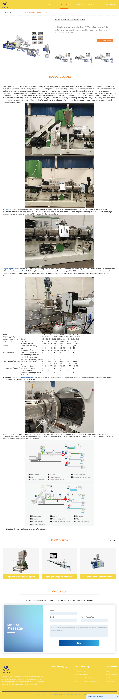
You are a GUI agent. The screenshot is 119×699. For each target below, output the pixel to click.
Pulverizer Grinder (81, 675)
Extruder (9, 529)
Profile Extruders (40, 529)
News (78, 4)
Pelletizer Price (80, 671)
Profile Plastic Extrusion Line (85, 678)
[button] (110, 541)
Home (50, 4)
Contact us (93, 4)
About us (109, 4)
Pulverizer (16, 529)
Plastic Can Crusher (27, 529)
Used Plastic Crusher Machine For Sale (86, 681)
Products (64, 4)
